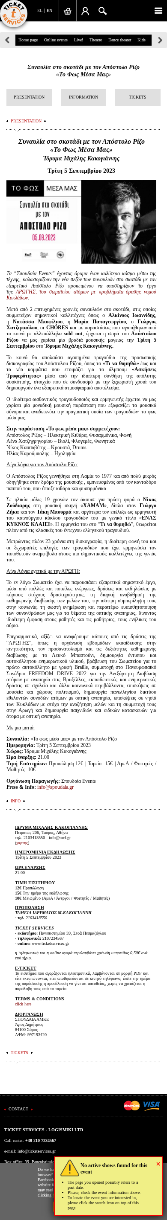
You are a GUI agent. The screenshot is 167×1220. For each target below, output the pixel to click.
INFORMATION (83, 97)
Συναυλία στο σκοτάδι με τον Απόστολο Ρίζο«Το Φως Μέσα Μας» (83, 71)
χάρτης (22, 842)
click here (23, 1004)
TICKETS (137, 97)
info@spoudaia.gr (55, 787)
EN (49, 10)
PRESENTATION (29, 97)
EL (39, 10)
